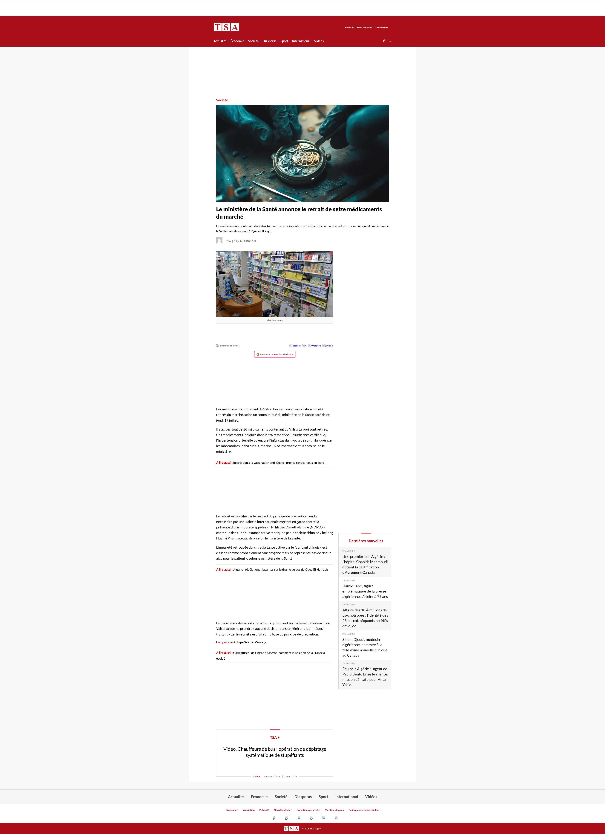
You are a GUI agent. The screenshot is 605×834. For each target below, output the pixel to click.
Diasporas (270, 41)
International (301, 41)
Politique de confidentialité (364, 809)
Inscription (248, 809)
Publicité (349, 27)
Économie (237, 41)
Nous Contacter (283, 809)
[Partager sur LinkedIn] (328, 345)
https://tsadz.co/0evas (250, 642)
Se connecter (381, 27)
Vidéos (319, 41)
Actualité (220, 41)
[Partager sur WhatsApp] (314, 345)
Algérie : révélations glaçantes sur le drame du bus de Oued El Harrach (280, 569)
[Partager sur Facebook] (295, 345)
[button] (389, 41)
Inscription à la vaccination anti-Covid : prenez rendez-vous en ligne (278, 462)
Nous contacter (364, 27)
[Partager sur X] (304, 345)
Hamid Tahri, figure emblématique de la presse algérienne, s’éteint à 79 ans (365, 591)
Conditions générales (308, 809)
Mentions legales (334, 809)
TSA (228, 241)
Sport (284, 41)
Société (253, 41)
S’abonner (232, 809)
